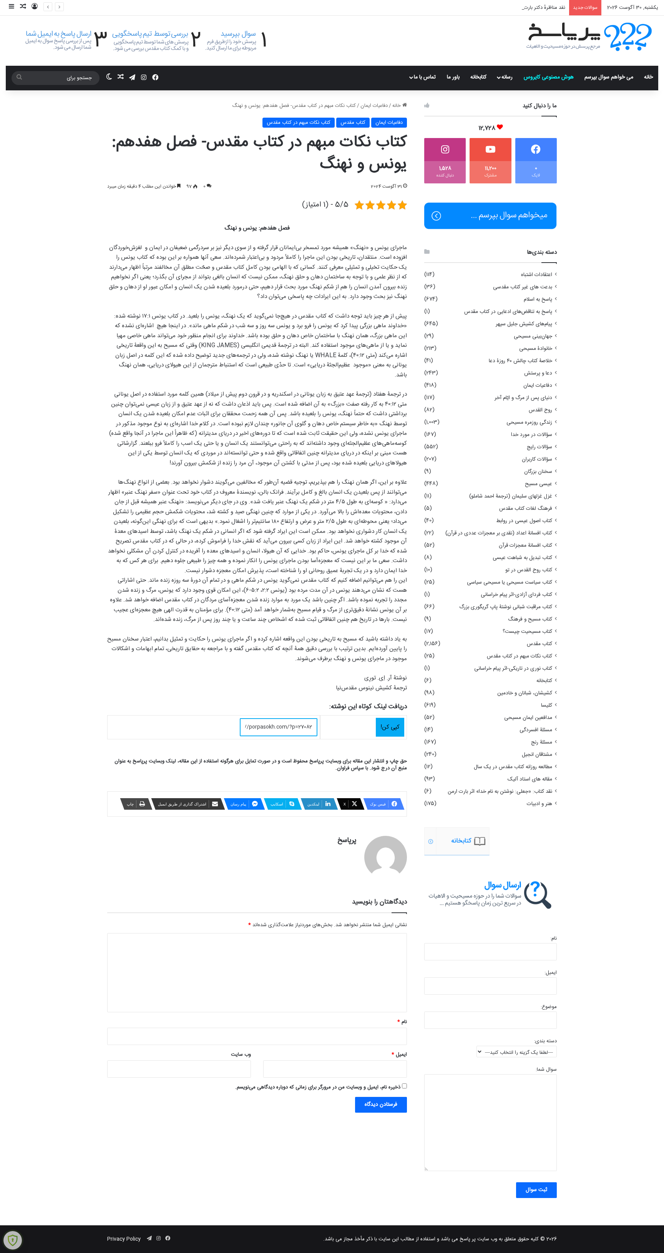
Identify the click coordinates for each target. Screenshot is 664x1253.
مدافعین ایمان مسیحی (528, 718)
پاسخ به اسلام (538, 299)
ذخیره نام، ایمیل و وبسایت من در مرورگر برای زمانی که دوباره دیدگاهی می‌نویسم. (317, 1087)
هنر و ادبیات (539, 804)
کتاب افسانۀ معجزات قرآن (525, 545)
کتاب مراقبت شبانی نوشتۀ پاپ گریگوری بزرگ (505, 607)
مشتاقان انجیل (537, 754)
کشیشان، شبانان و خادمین (524, 693)
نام (402, 1022)
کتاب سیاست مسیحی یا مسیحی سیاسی (509, 582)
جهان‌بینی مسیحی (533, 336)
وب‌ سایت (241, 1054)
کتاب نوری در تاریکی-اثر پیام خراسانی (513, 668)
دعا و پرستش (538, 373)
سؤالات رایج (539, 447)
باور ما (453, 77)
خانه (648, 77)
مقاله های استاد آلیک (530, 779)
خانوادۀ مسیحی (535, 348)
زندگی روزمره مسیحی (529, 422)
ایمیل (399, 1054)
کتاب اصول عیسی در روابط (524, 521)
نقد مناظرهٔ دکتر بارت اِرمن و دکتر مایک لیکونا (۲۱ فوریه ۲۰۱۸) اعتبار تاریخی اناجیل (482, 7)
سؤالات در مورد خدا (531, 435)
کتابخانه (478, 77)
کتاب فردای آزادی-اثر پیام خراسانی (516, 595)
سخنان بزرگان (538, 472)
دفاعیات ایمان (374, 106)
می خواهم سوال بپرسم (608, 77)
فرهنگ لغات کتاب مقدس (525, 508)
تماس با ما (425, 77)
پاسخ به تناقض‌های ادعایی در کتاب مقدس (508, 312)
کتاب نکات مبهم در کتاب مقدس (298, 122)
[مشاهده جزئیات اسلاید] (486, 841)
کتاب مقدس (352, 122)
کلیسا (546, 705)
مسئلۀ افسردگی (536, 730)
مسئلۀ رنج (541, 742)
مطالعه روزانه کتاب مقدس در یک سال (513, 767)
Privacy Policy (124, 1239)
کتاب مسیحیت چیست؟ (527, 631)
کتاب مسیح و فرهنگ (530, 619)
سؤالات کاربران (537, 459)
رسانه (507, 77)
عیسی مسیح (538, 484)
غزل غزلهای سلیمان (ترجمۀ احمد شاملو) (510, 496)
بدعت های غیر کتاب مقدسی (522, 287)
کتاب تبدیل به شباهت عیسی (522, 558)
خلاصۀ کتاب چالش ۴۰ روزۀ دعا (520, 361)
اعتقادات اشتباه (536, 275)
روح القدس (540, 410)
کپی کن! (390, 727)
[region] (490, 841)
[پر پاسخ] (589, 36)
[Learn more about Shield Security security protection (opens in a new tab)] (13, 1240)
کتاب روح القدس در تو (528, 570)
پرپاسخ (347, 840)
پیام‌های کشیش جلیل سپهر (524, 324)
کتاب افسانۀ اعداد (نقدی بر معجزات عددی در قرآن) (498, 533)
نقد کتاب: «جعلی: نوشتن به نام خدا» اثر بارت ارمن (500, 791)
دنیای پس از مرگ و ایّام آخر (523, 398)
